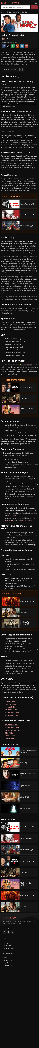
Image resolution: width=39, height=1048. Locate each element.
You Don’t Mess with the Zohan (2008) (28, 751)
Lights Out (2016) (25, 786)
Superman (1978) (10, 704)
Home (3, 12)
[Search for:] (16, 7)
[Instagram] (4, 932)
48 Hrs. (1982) (9, 733)
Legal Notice (7, 963)
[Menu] (36, 3)
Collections (7, 946)
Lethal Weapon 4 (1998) (12, 715)
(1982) (11, 515)
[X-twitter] (12, 932)
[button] (4, 46)
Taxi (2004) (23, 763)
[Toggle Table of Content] (20, 69)
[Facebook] (8, 932)
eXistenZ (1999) (25, 797)
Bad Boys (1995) (10, 736)
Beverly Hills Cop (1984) (12, 730)
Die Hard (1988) (10, 738)
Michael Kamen (27, 365)
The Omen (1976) (10, 701)
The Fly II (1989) (25, 808)
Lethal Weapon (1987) (12, 710)
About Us (6, 958)
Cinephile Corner (9, 948)
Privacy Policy (8, 965)
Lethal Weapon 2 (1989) (12, 713)
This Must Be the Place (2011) (27, 774)
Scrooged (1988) (10, 707)
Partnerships (8, 960)
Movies (9, 12)
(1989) (24, 520)
